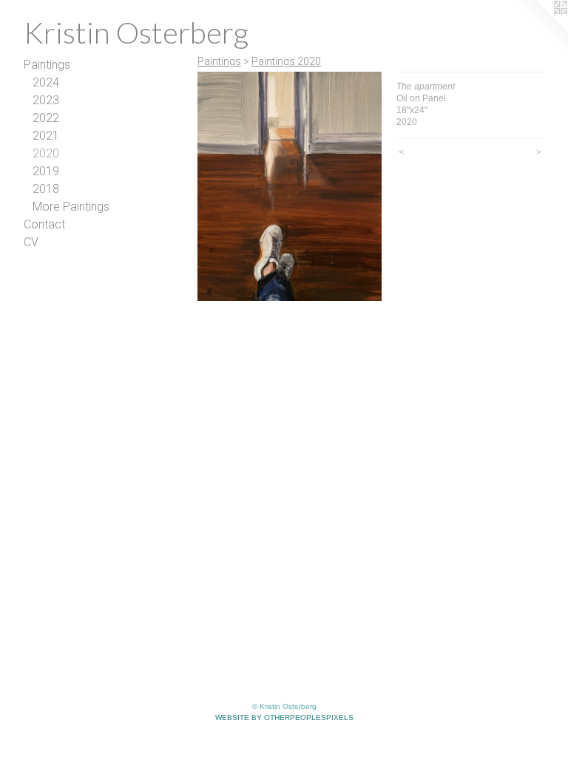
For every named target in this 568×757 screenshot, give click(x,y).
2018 (46, 189)
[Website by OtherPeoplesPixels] (538, 29)
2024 (46, 82)
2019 (46, 171)
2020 (46, 153)
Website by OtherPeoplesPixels (284, 717)
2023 (46, 100)
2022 (46, 118)
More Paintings (71, 207)
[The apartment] (289, 186)
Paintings (47, 65)
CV (31, 242)
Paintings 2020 (286, 61)
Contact (44, 224)
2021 (46, 136)
